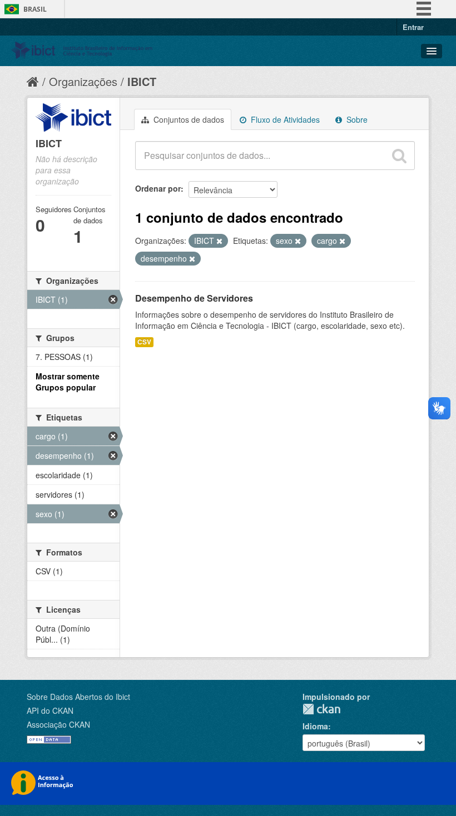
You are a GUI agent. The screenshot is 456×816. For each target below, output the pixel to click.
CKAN (321, 709)
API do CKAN (50, 710)
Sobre (356, 119)
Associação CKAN (58, 724)
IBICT (141, 81)
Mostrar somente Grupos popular (68, 382)
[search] (399, 155)
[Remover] (219, 241)
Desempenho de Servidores (194, 298)
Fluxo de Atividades (284, 119)
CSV (144, 342)
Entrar (413, 27)
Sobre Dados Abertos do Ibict (78, 696)
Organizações (83, 81)
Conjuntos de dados (187, 119)
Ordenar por (158, 188)
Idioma (315, 726)
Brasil (35, 9)
